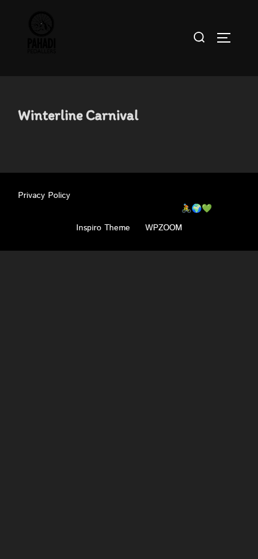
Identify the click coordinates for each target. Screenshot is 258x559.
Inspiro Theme (103, 228)
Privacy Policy (44, 196)
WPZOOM (163, 228)
